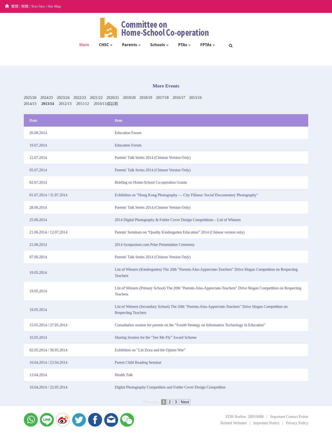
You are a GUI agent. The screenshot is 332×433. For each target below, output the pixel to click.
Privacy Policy (297, 423)
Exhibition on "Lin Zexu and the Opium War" (150, 350)
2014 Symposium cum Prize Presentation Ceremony (155, 244)
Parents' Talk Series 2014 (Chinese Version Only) (153, 158)
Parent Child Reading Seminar (138, 362)
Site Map (54, 6)
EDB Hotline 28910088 (244, 417)
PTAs (182, 45)
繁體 (14, 6)
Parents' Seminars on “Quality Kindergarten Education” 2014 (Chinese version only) (180, 232)
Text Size (38, 6)
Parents (129, 45)
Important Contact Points (289, 417)
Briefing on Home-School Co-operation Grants (151, 182)
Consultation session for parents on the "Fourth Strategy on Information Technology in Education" (190, 325)
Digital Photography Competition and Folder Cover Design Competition (170, 387)
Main (84, 45)
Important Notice (266, 423)
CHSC (104, 45)
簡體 (24, 6)
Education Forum (128, 133)
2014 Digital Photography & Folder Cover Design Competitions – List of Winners (178, 220)
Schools (157, 45)
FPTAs (205, 45)
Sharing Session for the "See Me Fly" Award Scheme (156, 337)
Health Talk (124, 375)
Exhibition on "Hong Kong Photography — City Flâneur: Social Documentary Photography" (186, 195)
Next (185, 402)
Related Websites (233, 423)
